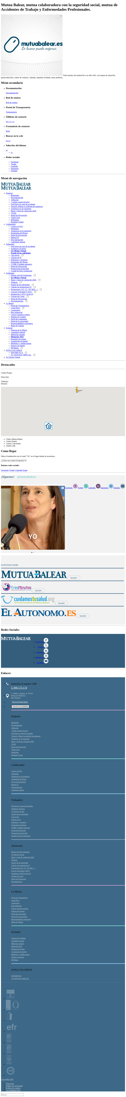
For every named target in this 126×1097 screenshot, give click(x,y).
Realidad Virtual (17, 222)
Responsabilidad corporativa (22, 323)
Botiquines (15, 195)
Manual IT (15, 237)
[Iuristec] (10, 998)
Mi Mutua (15, 348)
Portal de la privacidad (19, 321)
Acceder (74, 578)
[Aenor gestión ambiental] (9, 1064)
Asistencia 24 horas (18, 249)
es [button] (7, 150)
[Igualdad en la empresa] (9, 1020)
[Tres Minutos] (16, 590)
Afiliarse (14, 282)
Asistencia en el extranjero (21, 209)
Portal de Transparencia (20, 306)
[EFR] (11, 1031)
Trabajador (10, 244)
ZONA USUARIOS (14, 350)
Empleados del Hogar (19, 233)
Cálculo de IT (16, 258)
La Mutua (10, 303)
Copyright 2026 (7, 1079)
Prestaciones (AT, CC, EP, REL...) (24, 289)
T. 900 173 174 (19, 687)
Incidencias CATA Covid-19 (22, 294)
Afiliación (15, 200)
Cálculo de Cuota (18, 296)
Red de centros (11, 102)
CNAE (13, 213)
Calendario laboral (18, 242)
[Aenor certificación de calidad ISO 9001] (9, 1053)
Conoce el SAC (17, 226)
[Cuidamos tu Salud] (28, 603)
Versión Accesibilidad (20, 706)
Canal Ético (15, 308)
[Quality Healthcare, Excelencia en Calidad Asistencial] (13, 1009)
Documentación (12, 93)
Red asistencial (16, 312)
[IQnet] (10, 1075)
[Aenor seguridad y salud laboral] (9, 1042)
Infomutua (15, 220)
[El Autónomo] (38, 615)
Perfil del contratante (19, 319)
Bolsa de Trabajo (17, 326)
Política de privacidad (14, 1086)
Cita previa (15, 255)
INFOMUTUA (17, 353)
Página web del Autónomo (21, 275)
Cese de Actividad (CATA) (21, 292)
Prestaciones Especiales (20, 269)
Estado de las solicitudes (20, 285)
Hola (8, 131)
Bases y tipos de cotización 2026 (23, 211)
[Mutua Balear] (34, 577)
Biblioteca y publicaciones (21, 343)
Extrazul (9, 328)
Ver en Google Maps (20, 702)
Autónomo (10, 273)
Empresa (9, 193)
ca (12, 152)
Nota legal (10, 1084)
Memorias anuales (18, 335)
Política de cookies (13, 1088)
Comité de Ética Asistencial (21, 271)
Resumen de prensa (18, 339)
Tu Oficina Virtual (13, 357)
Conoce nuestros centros (20, 315)
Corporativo (15, 310)
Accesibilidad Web (13, 1090)
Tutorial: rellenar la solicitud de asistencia (27, 206)
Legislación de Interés (19, 341)
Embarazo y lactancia (19, 260)
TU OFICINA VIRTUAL (21, 355)
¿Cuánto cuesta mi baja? (20, 202)
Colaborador (11, 224)
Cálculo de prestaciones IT (21, 287)
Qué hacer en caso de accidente (23, 204)
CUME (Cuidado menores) (21, 264)
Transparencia (11, 112)
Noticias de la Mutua (19, 330)
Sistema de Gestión (18, 317)
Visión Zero (15, 218)
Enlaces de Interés (18, 346)
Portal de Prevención (19, 215)
